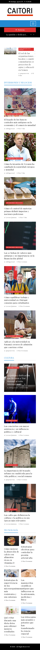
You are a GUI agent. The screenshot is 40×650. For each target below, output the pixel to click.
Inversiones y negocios (14, 114)
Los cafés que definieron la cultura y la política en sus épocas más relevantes (17, 518)
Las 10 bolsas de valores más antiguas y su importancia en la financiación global (19, 256)
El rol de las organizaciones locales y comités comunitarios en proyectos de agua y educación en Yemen (26, 61)
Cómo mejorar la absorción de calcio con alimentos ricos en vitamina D (11, 555)
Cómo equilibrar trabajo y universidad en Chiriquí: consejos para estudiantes (16, 300)
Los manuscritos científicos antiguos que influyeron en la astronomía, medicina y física (28, 590)
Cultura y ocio (13, 367)
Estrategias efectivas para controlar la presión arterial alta (27, 552)
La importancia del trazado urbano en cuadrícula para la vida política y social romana (18, 473)
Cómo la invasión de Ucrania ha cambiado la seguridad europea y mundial (19, 167)
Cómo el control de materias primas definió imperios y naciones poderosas (18, 211)
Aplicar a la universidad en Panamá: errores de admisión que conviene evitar (18, 344)
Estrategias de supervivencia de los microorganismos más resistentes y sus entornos (12, 588)
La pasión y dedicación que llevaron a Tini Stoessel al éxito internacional (17, 35)
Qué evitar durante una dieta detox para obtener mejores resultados (10, 624)
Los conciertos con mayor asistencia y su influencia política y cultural (16, 429)
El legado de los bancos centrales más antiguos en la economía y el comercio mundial (20, 122)
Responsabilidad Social (25, 49)
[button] (35, 51)
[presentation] (31, 34)
